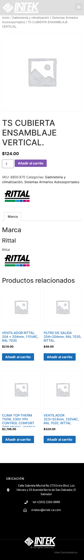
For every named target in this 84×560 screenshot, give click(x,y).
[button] (78, 6)
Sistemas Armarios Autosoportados (51, 182)
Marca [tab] (13, 216)
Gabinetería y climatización (30, 18)
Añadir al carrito (30, 163)
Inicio (5, 18)
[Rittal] (17, 197)
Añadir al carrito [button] (18, 357)
